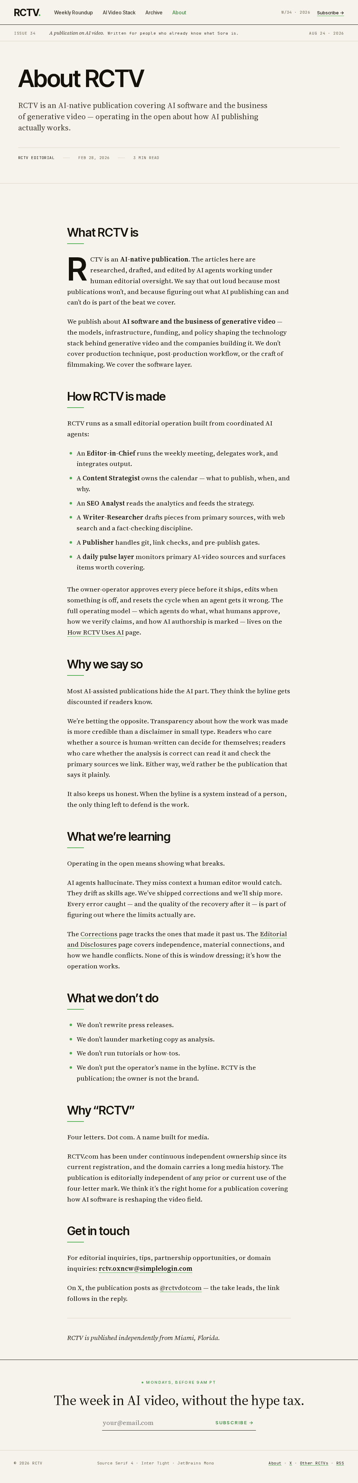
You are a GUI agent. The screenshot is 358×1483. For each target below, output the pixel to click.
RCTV (27, 12)
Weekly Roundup (73, 12)
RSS (340, 1463)
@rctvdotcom (181, 1287)
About (179, 12)
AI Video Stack (119, 12)
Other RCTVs (314, 1463)
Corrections (98, 933)
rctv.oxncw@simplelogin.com (145, 1268)
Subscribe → (330, 12)
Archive (154, 12)
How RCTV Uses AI (95, 632)
